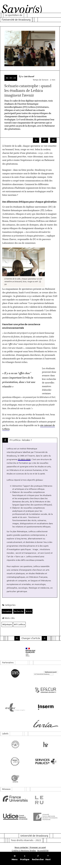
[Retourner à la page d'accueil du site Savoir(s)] (21, 10)
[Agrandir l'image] (23, 262)
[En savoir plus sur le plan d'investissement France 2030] (15, 761)
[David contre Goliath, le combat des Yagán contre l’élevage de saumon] (17, 638)
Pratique (24, 859)
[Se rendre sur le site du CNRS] (15, 673)
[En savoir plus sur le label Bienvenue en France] (15, 744)
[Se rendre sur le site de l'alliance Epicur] (46, 690)
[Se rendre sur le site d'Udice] (15, 816)
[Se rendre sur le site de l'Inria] (46, 723)
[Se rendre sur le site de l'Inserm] (46, 707)
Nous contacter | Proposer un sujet (30, 847)
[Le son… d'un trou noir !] (44, 638)
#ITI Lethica (19, 624)
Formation (7, 611)
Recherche (19, 611)
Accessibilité (43, 850)
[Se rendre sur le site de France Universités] (15, 799)
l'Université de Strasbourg (16, 19)
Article (29, 611)
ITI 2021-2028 (24, 459)
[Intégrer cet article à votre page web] (53, 140)
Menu (15, 859)
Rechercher (38, 859)
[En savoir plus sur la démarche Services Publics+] (46, 761)
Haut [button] (48, 859)
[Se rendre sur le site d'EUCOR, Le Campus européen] (15, 707)
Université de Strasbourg (34, 835)
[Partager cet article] (36, 140)
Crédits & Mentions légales (24, 850)
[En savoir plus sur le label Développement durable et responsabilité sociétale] (15, 778)
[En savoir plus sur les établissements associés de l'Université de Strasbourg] (46, 673)
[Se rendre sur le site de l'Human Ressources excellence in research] (46, 744)
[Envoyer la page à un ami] (44, 140)
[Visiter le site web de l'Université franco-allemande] (46, 817)
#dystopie (7, 624)
